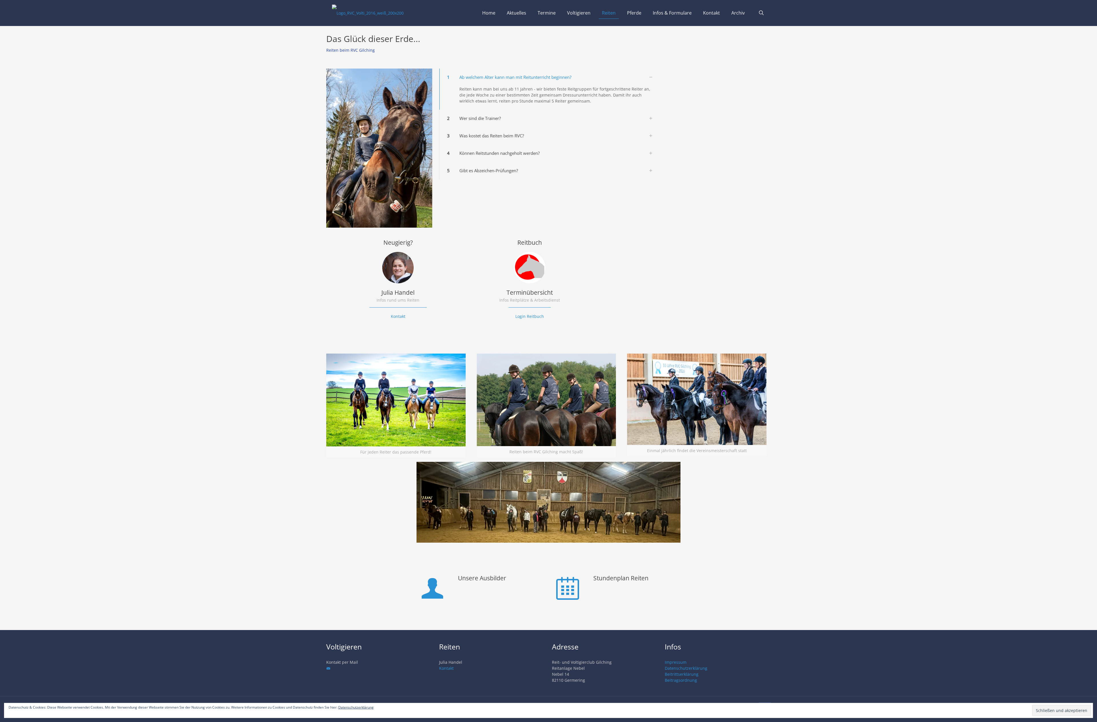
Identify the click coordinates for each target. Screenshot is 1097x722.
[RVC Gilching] (368, 13)
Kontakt (398, 316)
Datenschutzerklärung (686, 668)
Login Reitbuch (529, 316)
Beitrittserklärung (681, 674)
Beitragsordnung (681, 680)
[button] (548, 89)
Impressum (675, 662)
